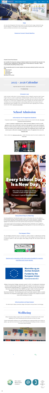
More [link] (43, 1)
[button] (47, 1)
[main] (24, 25)
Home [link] (35, 1)
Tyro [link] (39, 1)
